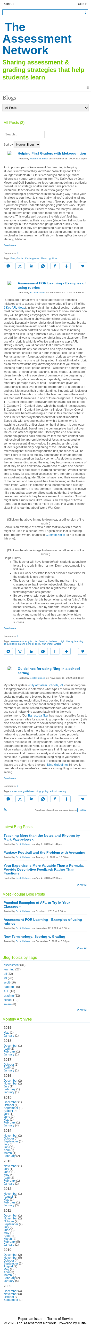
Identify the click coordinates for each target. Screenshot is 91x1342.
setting (62, 791)
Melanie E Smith (39, 158)
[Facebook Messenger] (8, 266)
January (9, 1035)
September (11, 1108)
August (8, 1111)
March (8, 1153)
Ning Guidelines (57, 764)
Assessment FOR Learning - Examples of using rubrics (43, 921)
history (69, 641)
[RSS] (5, 809)
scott (37, 643)
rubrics (13, 643)
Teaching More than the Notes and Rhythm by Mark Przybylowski (42, 837)
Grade (20, 258)
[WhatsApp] (43, 266)
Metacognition (49, 258)
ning (38, 791)
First (12, 258)
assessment (17, 641)
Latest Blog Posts (17, 827)
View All (82, 885)
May (6, 1032)
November (10, 1083)
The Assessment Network (37, 39)
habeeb (54, 641)
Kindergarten (32, 258)
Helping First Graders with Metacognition (52, 153)
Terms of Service (60, 1318)
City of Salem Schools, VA (46, 685)
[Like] (82, 266)
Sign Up (9, 4)
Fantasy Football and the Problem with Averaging (44, 852)
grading (9, 995)
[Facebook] (54, 266)
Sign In (82, 4)
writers (57, 643)
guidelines (28, 791)
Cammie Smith (55, 535)
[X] (20, 266)
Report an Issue (30, 1318)
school (29, 643)
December (10, 1045)
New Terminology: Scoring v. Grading (34, 936)
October (9, 1064)
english (29, 641)
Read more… (11, 245)
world (50, 643)
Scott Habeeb (37, 292)
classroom (16, 791)
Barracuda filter (38, 715)
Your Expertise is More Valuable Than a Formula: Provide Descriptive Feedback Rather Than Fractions (44, 869)
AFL (6, 991)
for (36, 641)
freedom (43, 641)
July (6, 1086)
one (6, 643)
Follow (82, 810)
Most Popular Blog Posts (23, 894)
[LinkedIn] (31, 266)
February (10, 1051)
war (43, 643)
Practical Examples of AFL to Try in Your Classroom (37, 904)
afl (5, 973)
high (62, 641)
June (7, 1116)
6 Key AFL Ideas (14, 307)
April (7, 1048)
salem (21, 643)
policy (45, 791)
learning (78, 641)
